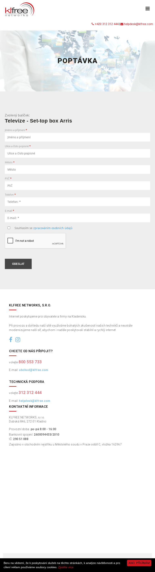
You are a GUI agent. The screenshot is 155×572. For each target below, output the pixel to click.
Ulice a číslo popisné (18, 146)
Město (10, 162)
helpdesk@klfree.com (138, 24)
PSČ (8, 178)
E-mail (9, 211)
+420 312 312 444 (106, 24)
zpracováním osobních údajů (52, 228)
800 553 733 (30, 361)
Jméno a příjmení (16, 130)
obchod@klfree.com (33, 370)
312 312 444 (30, 392)
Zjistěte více (65, 567)
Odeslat (18, 263)
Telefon (10, 194)
